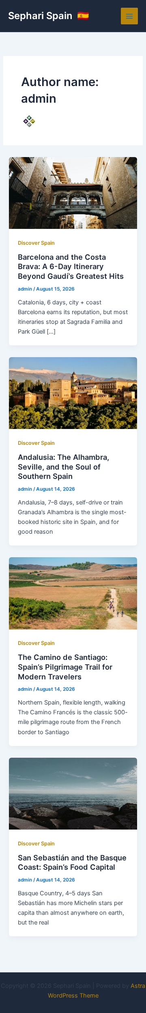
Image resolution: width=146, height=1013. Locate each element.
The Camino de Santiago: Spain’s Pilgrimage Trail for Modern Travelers (65, 667)
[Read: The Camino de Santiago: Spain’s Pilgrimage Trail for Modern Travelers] (73, 593)
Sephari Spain (41, 16)
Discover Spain (36, 243)
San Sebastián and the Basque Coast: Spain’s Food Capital (72, 862)
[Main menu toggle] (129, 16)
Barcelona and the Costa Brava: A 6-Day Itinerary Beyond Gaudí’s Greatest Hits (71, 266)
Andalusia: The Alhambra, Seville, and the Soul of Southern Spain (63, 467)
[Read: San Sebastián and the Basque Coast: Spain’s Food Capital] (73, 793)
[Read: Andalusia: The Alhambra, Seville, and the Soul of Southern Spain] (73, 393)
